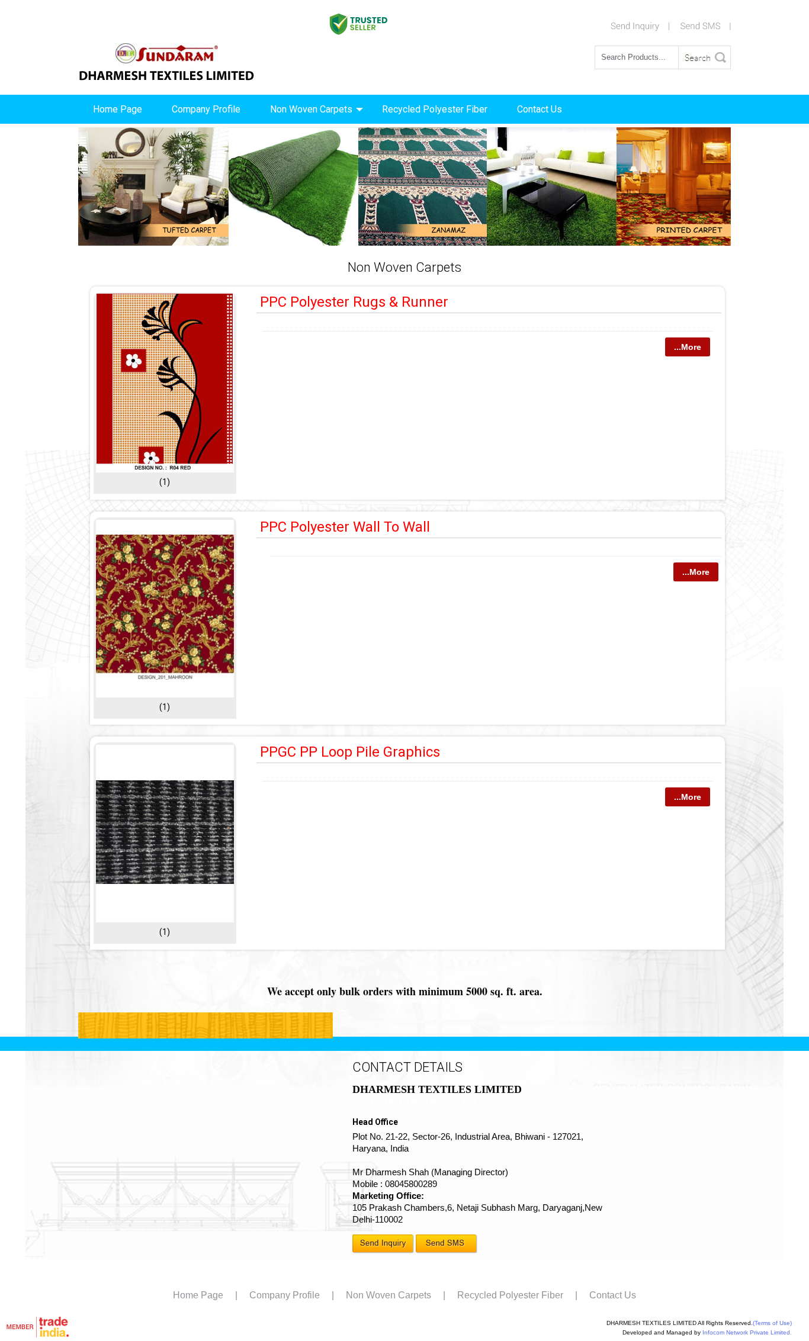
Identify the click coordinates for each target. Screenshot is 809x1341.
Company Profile (206, 109)
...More (687, 347)
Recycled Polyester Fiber (434, 109)
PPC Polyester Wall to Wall (345, 527)
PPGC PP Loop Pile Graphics (350, 752)
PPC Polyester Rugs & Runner (354, 302)
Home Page (117, 109)
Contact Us (539, 109)
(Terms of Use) (772, 1323)
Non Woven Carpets (311, 109)
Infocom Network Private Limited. (747, 1332)
